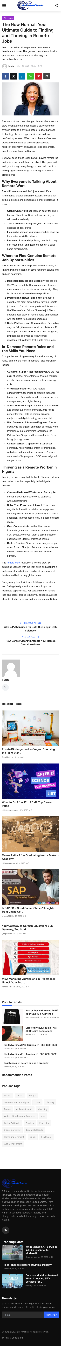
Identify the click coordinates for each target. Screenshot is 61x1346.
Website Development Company (19, 1116)
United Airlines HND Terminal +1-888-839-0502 (31, 1045)
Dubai (32, 1136)
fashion (7, 1095)
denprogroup (31, 1257)
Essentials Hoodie (34, 1129)
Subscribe (51, 1314)
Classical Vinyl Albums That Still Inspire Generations (41, 1029)
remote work (13, 562)
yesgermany (7, 933)
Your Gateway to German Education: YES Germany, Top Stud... (27, 927)
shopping (42, 1109)
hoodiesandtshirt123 (34, 1017)
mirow (28, 1034)
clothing (50, 1102)
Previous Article (32, 623)
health (20, 1095)
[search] (57, 5)
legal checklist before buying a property (26, 1063)
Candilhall (6, 757)
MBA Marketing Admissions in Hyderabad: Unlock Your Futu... (28, 980)
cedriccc (7, 1066)
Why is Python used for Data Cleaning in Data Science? (31, 628)
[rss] (5, 1230)
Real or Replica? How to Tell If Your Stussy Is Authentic (42, 1012)
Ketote (5, 679)
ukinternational (8, 863)
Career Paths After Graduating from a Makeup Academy (30, 857)
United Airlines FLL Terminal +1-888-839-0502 (30, 1054)
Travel (37, 1102)
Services (30, 1123)
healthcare (46, 1136)
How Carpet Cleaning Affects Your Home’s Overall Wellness (30, 642)
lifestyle (32, 1095)
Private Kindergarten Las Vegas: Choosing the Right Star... (28, 751)
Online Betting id (12, 1123)
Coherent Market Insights (16, 1102)
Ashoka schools (8, 986)
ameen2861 (7, 916)
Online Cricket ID (24, 1109)
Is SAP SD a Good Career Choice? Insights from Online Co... (28, 909)
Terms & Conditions (12, 1337)
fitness (7, 1109)
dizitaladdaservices (10, 810)
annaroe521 (9, 1048)
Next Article (28, 636)
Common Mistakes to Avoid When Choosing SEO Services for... (42, 1278)
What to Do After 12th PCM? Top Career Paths (27, 804)
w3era (28, 1285)
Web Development (13, 1143)
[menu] (4, 5)
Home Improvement (14, 1136)
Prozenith (44, 1123)
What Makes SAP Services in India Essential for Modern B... (41, 1250)
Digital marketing (12, 1129)
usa (43, 1116)
